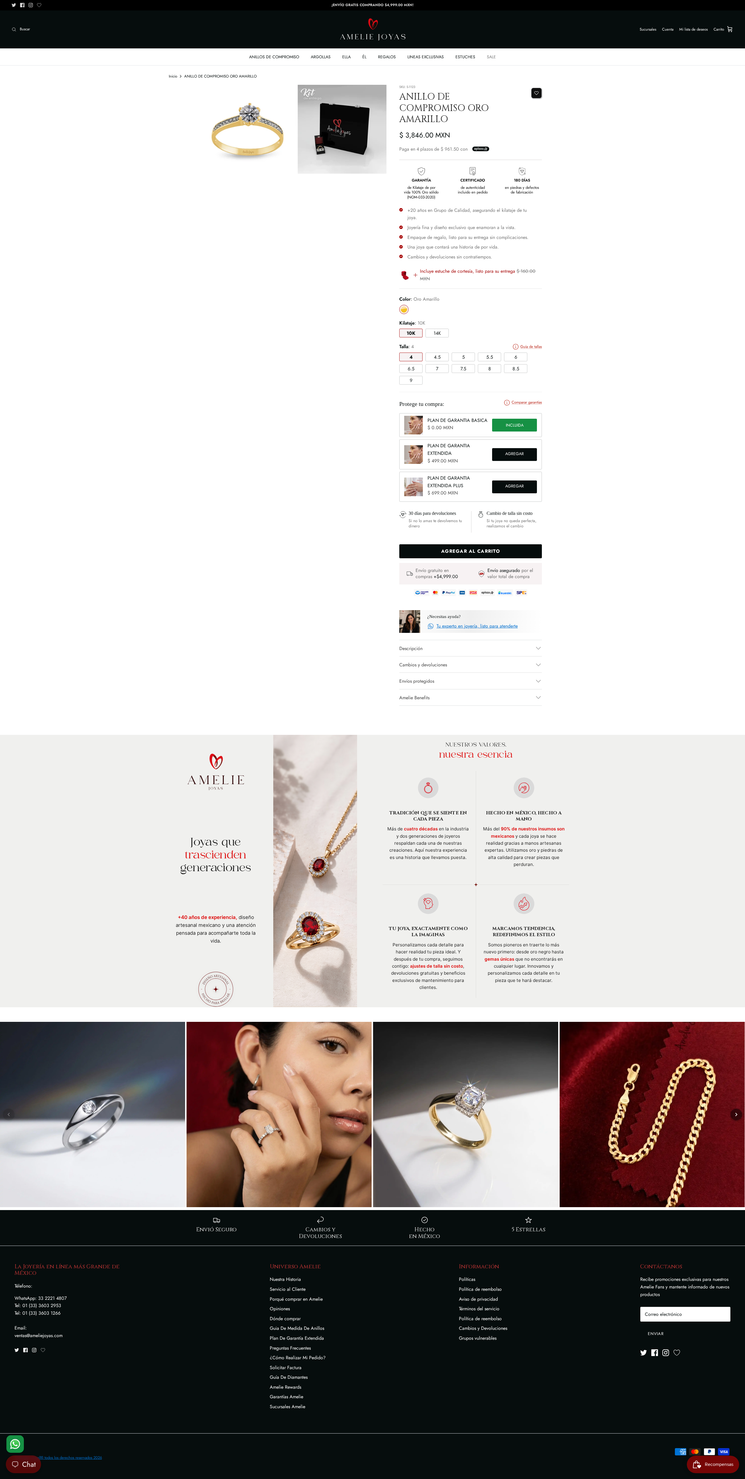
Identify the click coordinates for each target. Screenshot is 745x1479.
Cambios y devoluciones (423, 664)
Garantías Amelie (286, 1396)
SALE (491, 57)
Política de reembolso (480, 1289)
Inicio (173, 76)
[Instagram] (31, 5)
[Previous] (9, 1114)
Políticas (467, 1279)
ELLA (346, 57)
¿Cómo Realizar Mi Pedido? (298, 1357)
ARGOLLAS (321, 57)
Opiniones (280, 1308)
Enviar (656, 1334)
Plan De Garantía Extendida (297, 1338)
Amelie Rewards (285, 1387)
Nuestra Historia (285, 1279)
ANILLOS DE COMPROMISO (274, 57)
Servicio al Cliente (288, 1289)
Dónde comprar (285, 1318)
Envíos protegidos (416, 681)
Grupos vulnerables (477, 1338)
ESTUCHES (465, 57)
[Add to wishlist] (536, 93)
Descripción (411, 648)
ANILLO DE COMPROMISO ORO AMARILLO (220, 76)
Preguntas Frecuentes (290, 1348)
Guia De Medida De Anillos (297, 1328)
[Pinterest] (39, 5)
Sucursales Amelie (287, 1406)
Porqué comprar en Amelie (296, 1299)
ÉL (364, 57)
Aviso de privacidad (478, 1299)
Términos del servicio (479, 1308)
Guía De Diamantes (289, 1377)
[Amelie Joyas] (373, 29)
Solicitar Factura (285, 1367)
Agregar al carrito (514, 454)
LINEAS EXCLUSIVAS (425, 57)
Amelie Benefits (414, 697)
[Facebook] (22, 5)
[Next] (736, 1114)
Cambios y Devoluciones (483, 1328)
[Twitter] (14, 5)
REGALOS (387, 57)
